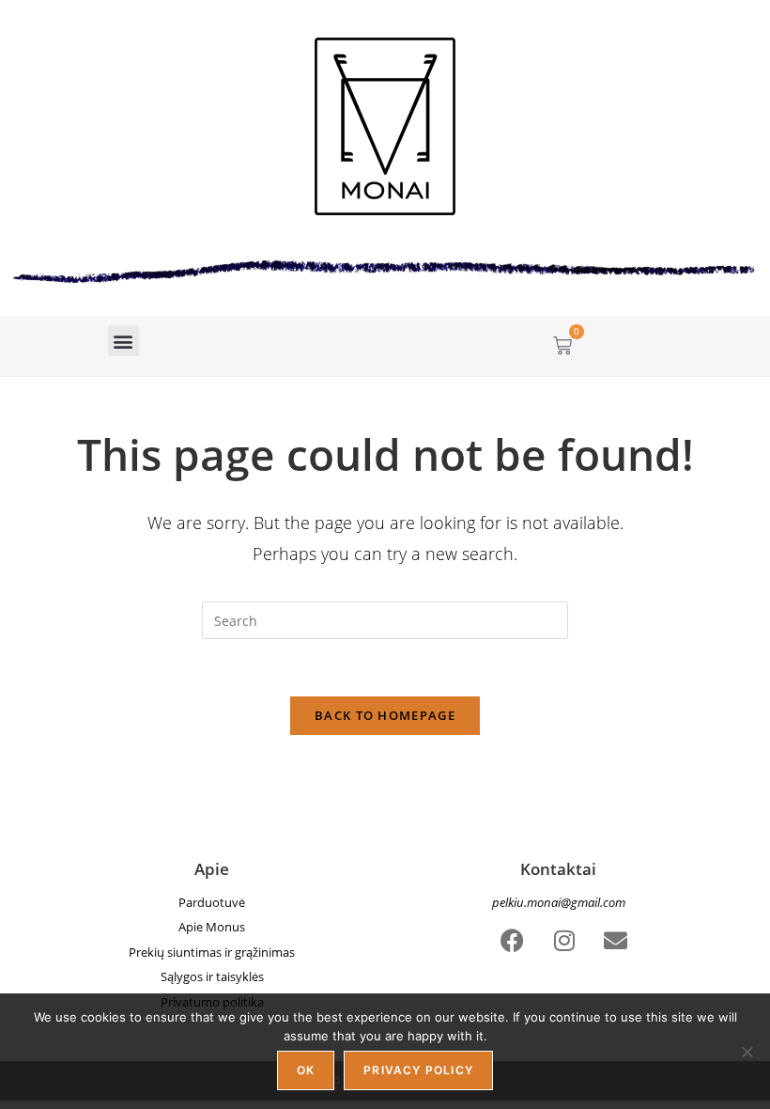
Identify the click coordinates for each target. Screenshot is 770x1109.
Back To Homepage (385, 715)
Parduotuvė (211, 902)
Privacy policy (418, 1070)
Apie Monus (211, 926)
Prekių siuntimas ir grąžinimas (212, 952)
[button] (123, 340)
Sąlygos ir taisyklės (212, 976)
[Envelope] (616, 939)
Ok (306, 1070)
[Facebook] (512, 939)
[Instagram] (564, 939)
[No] (746, 1051)
